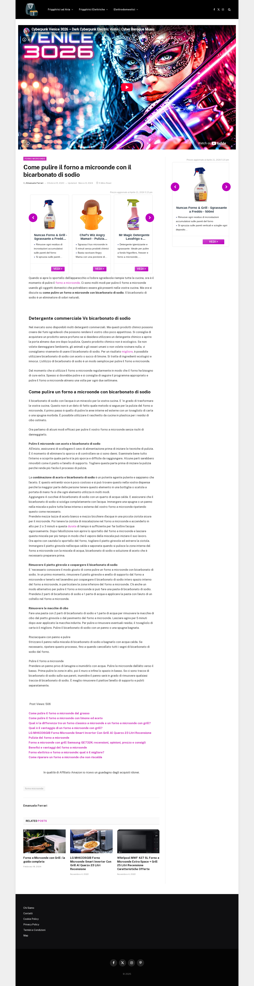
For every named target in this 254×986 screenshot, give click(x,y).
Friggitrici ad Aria (59, 9)
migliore (127, 351)
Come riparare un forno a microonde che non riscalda (65, 757)
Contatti (28, 913)
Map (25, 935)
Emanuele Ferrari (34, 183)
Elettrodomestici (124, 9)
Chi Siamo (28, 907)
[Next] (149, 217)
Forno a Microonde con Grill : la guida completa (44, 859)
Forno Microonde (35, 159)
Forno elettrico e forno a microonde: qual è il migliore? (66, 752)
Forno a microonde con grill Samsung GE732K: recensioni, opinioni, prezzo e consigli (87, 742)
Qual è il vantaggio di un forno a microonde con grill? (65, 728)
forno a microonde (67, 282)
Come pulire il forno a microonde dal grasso (59, 713)
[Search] (229, 9)
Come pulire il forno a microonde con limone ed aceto (66, 718)
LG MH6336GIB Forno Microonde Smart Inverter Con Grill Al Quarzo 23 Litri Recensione (90, 733)
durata (72, 526)
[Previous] (33, 217)
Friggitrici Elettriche (92, 9)
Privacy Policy (31, 924)
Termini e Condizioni (34, 930)
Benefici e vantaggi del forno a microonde (58, 747)
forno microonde (34, 788)
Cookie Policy (31, 919)
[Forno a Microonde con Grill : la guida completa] (44, 841)
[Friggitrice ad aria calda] (31, 9)
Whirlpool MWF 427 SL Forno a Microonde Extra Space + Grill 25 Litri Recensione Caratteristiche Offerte (138, 863)
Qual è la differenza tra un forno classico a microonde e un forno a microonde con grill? (90, 723)
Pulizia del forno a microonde (49, 737)
